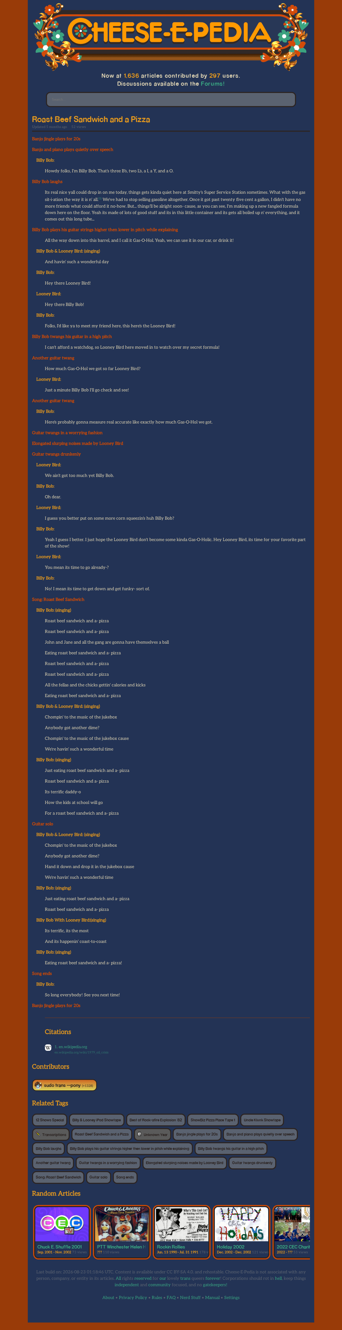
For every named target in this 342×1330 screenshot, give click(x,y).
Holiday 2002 (230, 1246)
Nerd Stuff (190, 1297)
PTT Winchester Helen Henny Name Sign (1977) (144, 1246)
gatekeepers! (215, 1285)
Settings (232, 1297)
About (108, 1297)
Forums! (213, 83)
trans (185, 1278)
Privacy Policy (133, 1297)
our (163, 1278)
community (159, 1285)
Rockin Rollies (171, 1246)
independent (127, 1285)
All (118, 1278)
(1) (100, 198)
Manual (212, 1297)
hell (278, 1278)
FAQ (171, 1297)
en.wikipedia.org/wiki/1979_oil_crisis (81, 1053)
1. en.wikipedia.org (71, 1047)
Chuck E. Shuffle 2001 (59, 1246)
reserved (142, 1278)
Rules (157, 1297)
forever (212, 1278)
